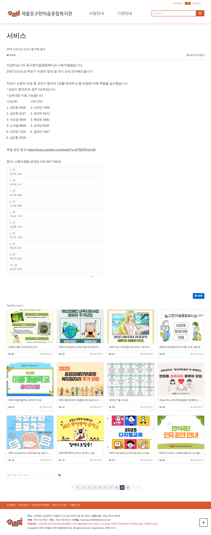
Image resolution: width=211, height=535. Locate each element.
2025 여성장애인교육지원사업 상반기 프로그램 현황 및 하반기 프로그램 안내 (30, 453)
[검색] (200, 13)
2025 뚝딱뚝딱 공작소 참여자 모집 (77, 453)
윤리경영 (23, 505)
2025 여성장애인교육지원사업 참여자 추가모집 (80, 347)
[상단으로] (203, 522)
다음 (133, 487)
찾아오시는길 (59, 505)
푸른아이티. (111, 528)
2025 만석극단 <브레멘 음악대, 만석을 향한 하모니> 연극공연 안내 (181, 453)
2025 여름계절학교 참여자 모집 (24, 400)
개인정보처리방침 (40, 505)
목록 (200, 295)
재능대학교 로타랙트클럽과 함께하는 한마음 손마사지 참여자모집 (181, 400)
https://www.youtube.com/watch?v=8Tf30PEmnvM (62, 149)
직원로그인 (75, 505)
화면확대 (189, 3)
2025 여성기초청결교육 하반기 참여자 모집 (130, 347)
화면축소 (186, 3)
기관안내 (124, 13)
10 (127, 487)
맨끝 (138, 487)
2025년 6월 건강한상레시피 (22, 347)
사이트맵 (177, 3)
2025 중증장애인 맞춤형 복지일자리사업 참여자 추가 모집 (80, 400)
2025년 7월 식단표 (118, 400)
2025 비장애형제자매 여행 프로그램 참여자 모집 (181, 347)
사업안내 (96, 13)
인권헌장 (11, 505)
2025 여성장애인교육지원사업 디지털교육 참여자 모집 (130, 453)
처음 (72, 487)
